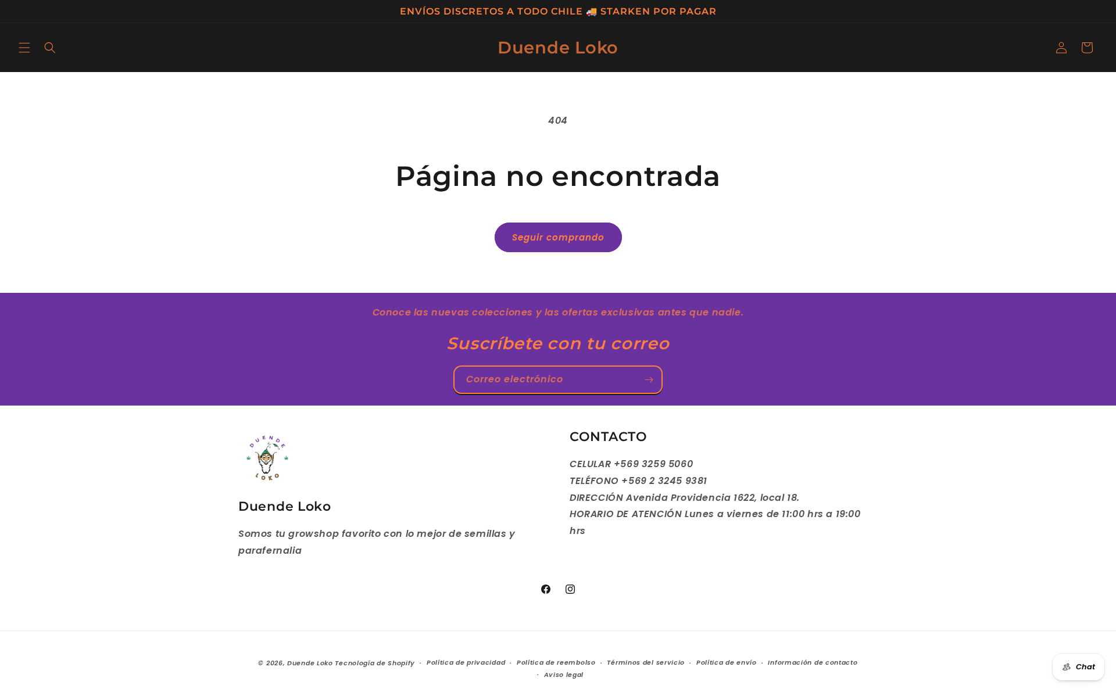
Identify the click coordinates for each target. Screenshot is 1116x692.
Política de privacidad (466, 662)
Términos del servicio (646, 662)
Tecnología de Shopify (375, 663)
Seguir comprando (558, 237)
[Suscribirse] (648, 379)
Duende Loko (310, 663)
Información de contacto (812, 662)
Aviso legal (564, 674)
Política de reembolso (556, 662)
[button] (24, 47)
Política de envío (726, 662)
